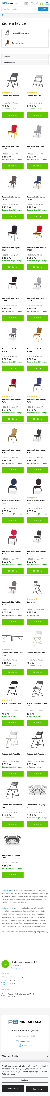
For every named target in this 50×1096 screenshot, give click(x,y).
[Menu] (47, 3)
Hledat (43, 9)
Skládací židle (6, 890)
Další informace (8, 1074)
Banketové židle (7, 908)
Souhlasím (37, 1089)
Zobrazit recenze (17, 968)
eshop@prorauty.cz (27, 1041)
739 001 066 (27, 1045)
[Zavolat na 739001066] (32, 3)
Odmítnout (13, 1088)
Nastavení (25, 1080)
